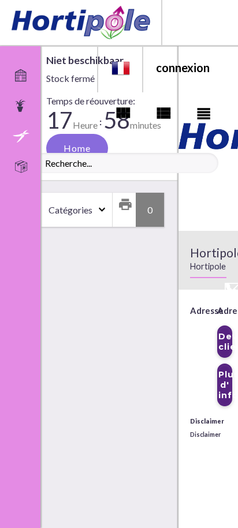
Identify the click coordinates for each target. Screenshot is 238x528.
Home (77, 148)
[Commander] (23, 166)
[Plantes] (23, 105)
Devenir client (225, 341)
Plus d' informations (225, 384)
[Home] (23, 74)
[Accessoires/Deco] (23, 135)
